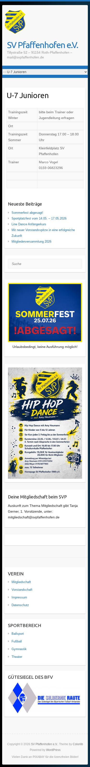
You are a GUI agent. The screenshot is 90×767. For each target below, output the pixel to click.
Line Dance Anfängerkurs (29, 224)
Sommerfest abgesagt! (27, 212)
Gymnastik (19, 649)
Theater (17, 657)
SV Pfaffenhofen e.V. (42, 45)
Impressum (19, 597)
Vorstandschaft (22, 589)
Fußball (17, 641)
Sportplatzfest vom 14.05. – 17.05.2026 (39, 218)
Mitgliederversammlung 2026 (31, 241)
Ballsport (18, 633)
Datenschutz (20, 605)
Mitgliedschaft (21, 582)
